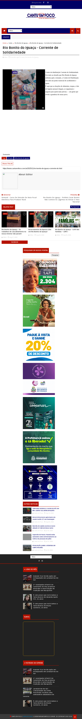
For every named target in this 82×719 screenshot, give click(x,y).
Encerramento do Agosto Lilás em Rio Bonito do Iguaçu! (39, 231)
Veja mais (76, 207)
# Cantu (10, 158)
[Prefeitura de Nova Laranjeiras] (39, 344)
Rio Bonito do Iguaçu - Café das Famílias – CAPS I (67, 231)
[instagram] (48, 2)
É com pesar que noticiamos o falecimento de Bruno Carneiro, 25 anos (45, 605)
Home (5, 43)
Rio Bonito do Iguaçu (21, 43)
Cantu (10, 43)
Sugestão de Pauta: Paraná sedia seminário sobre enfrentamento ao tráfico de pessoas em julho (44, 537)
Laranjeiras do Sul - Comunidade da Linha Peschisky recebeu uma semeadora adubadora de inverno (38, 692)
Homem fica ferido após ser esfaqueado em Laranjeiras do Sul (45, 578)
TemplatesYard (28, 716)
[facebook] (43, 2)
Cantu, (23, 57)
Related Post (8, 207)
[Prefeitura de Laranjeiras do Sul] (40, 275)
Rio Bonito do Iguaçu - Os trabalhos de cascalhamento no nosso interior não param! (14, 232)
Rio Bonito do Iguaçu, (32, 57)
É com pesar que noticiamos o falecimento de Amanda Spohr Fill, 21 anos (45, 597)
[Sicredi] (39, 310)
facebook (14, 242)
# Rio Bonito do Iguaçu (22, 158)
